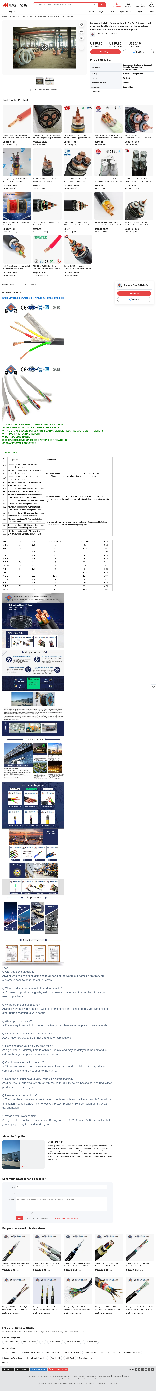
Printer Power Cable (73, 1342)
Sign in (151, 6)
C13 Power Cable (55, 1342)
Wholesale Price (91, 1376)
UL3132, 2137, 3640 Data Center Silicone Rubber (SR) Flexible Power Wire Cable (47, 267)
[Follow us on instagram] (142, 1369)
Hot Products (32, 1376)
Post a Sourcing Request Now (66, 1218)
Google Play (22, 1369)
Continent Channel (104, 1376)
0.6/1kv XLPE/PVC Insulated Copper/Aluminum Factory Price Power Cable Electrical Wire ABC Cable (77, 267)
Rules (152, 12)
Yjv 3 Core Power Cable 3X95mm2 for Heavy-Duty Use (46, 223)
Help (113, 12)
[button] (95, 4)
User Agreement (90, 1383)
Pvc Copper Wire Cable (132, 1352)
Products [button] (39, 4)
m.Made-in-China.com (83, 1379)
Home (4, 16)
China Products (43, 1376)
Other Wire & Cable (29, 1342)
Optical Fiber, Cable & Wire (36, 16)
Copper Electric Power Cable (37, 1358)
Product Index (117, 1376)
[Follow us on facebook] (136, 1369)
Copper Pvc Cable (90, 1352)
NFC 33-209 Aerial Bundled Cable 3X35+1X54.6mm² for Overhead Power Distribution (139, 180)
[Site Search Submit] (102, 4)
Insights (126, 1376)
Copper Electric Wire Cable (110, 1352)
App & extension (126, 12)
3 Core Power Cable (66, 16)
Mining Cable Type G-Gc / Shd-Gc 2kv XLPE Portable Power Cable (16, 180)
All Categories (10, 12)
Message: (11, 1199)
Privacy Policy (113, 1383)
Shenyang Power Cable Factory (107, 33)
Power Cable (52, 16)
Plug (42, 1342)
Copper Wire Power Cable (13, 1358)
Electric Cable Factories (32, 1352)
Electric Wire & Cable (11, 1342)
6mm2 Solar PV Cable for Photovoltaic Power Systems (16, 223)
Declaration (102, 1383)
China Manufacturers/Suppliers (59, 1376)
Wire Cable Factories (53, 1352)
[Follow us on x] (139, 1369)
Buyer (101, 12)
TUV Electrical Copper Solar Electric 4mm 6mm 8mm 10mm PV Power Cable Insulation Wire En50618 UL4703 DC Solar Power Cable (17, 136)
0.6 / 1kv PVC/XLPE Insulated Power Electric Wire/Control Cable (46, 180)
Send (19, 1218)
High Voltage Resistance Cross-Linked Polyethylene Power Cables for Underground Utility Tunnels (16, 267)
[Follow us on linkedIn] (152, 1369)
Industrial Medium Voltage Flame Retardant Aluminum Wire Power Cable (108, 136)
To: (14, 1193)
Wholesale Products (78, 1376)
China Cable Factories (12, 1352)
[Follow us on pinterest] (149, 1369)
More (4, 1362)
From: (13, 1187)
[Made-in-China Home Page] (14, 4)
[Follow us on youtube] (146, 1369)
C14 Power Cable (91, 1342)
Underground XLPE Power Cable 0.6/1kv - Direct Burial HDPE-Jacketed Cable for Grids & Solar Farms (77, 223)
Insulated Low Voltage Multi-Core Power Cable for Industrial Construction (108, 180)
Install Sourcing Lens (59, 1369)
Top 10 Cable (56, 1358)
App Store (8, 1369)
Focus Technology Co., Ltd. (62, 1383)
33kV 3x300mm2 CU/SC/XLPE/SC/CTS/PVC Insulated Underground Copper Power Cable (138, 136)
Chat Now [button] (140, 52)
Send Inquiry (105, 52)
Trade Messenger (38, 1369)
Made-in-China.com (68, 1379)
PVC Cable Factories (72, 1352)
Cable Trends (69, 1358)
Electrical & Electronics (17, 16)
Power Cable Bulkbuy (86, 1358)
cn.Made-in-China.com (99, 1379)
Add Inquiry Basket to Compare (44, 89)
